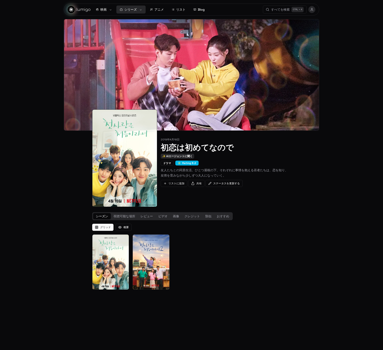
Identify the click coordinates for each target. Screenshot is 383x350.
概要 (126, 227)
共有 (199, 183)
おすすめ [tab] (223, 216)
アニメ (159, 10)
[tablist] (162, 216)
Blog (201, 10)
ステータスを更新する (226, 183)
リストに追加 (176, 183)
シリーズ (130, 10)
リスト (181, 10)
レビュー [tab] (147, 216)
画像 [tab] (176, 216)
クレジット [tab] (192, 216)
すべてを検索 (286, 10)
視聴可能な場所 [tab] (124, 216)
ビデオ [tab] (163, 216)
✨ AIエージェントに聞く (177, 156)
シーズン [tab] (102, 216)
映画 (103, 10)
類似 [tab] (208, 216)
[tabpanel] (191, 257)
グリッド (105, 227)
